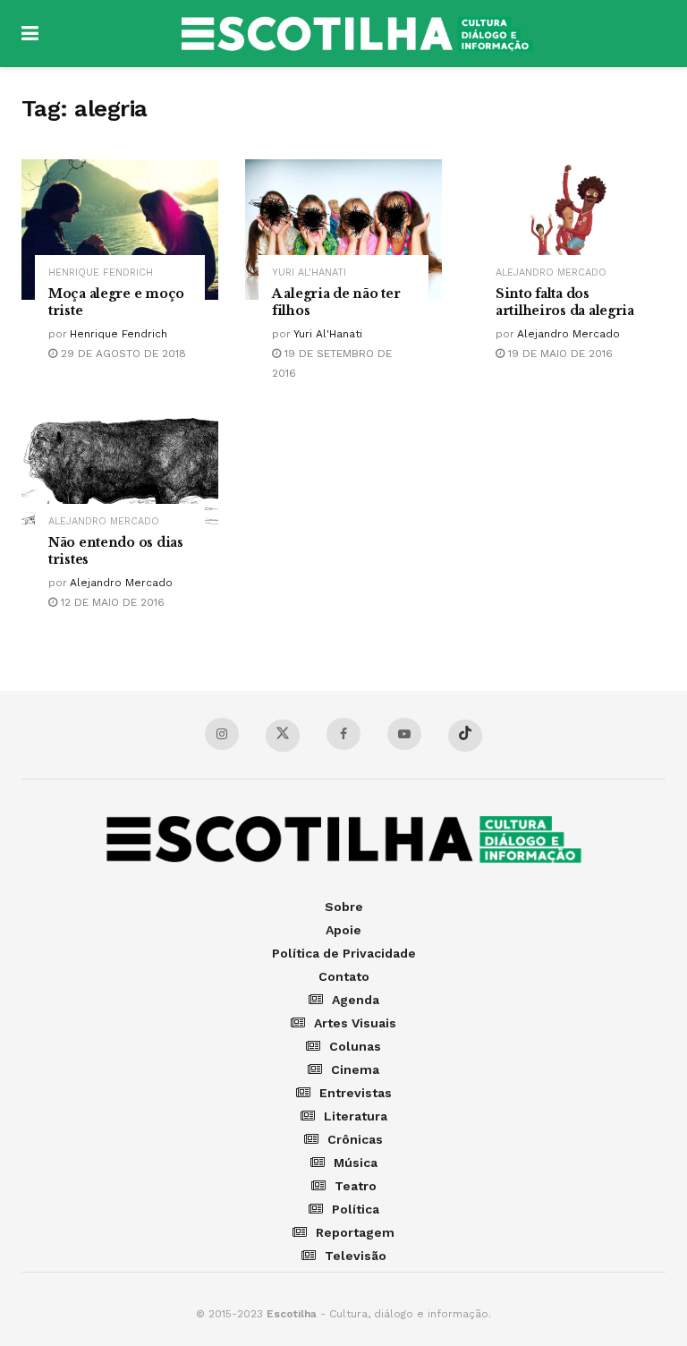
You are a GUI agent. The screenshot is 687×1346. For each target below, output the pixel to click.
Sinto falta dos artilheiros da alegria (565, 302)
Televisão (355, 1255)
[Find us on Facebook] (343, 734)
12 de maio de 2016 (111, 602)
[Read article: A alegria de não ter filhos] (343, 229)
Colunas (355, 1046)
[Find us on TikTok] (465, 736)
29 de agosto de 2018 (121, 353)
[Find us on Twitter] (283, 736)
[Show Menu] (29, 33)
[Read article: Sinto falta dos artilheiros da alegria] (567, 229)
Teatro (356, 1186)
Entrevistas (355, 1093)
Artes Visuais (355, 1023)
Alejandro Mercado (551, 272)
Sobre (344, 906)
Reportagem (355, 1232)
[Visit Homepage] (357, 34)
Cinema (355, 1069)
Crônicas (355, 1139)
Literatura (355, 1116)
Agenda (355, 999)
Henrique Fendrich (100, 272)
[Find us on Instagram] (222, 734)
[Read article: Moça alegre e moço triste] (119, 229)
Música (355, 1162)
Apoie (343, 930)
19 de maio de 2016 (559, 353)
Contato (343, 976)
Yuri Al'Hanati (309, 272)
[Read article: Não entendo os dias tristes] (119, 478)
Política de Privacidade (344, 953)
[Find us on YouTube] (404, 734)
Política (355, 1209)
